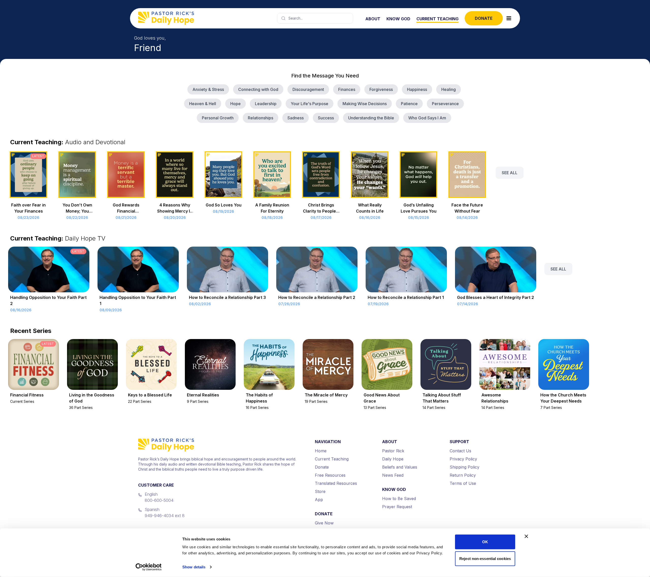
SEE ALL (509, 172)
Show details (193, 567)
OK (485, 542)
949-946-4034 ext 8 (165, 515)
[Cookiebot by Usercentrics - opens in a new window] (148, 567)
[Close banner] (526, 536)
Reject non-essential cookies (485, 558)
